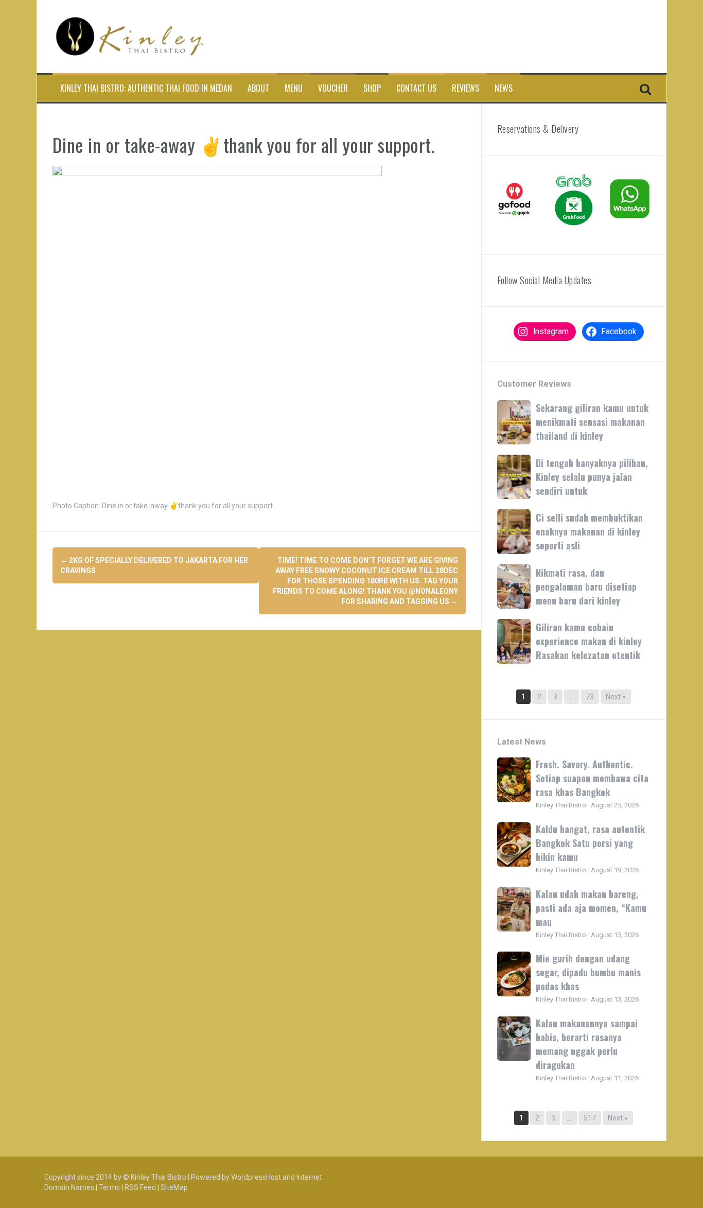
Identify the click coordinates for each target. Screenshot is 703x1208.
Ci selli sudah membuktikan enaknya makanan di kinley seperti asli (589, 531)
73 (590, 697)
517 (590, 1118)
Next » (616, 697)
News (504, 88)
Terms (109, 1187)
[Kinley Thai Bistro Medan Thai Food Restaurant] (129, 36)
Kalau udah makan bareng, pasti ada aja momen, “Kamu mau (591, 907)
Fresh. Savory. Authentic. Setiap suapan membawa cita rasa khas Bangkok (592, 778)
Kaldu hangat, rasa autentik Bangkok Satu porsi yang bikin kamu (590, 843)
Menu (294, 88)
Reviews (465, 88)
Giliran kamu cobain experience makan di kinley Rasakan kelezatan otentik (589, 641)
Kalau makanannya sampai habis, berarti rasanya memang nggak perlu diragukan (587, 1044)
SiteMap (174, 1187)
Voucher (333, 88)
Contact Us (416, 88)
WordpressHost (256, 1177)
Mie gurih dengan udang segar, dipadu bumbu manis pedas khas (588, 972)
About (258, 88)
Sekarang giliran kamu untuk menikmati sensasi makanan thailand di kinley (592, 421)
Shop (372, 88)
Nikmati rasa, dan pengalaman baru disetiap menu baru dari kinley (586, 586)
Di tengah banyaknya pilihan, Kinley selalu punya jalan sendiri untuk (592, 476)
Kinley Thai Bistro (158, 1177)
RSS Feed (140, 1187)
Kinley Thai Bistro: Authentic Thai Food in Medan (146, 88)
